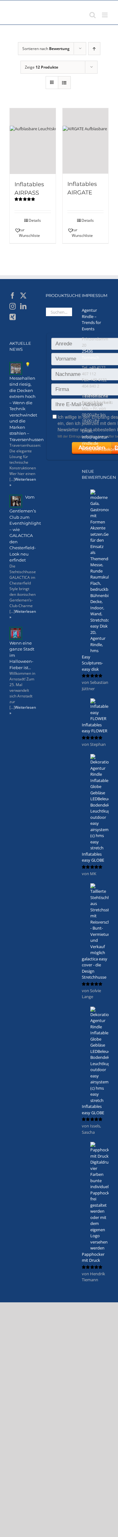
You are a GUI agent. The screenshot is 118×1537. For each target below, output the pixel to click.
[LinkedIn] (23, 306)
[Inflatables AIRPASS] (33, 141)
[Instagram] (12, 306)
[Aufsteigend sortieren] (94, 48)
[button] (23, 232)
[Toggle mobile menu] (105, 15)
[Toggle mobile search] (92, 15)
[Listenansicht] (64, 82)
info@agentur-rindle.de (95, 440)
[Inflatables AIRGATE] (86, 141)
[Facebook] (12, 296)
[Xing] (12, 317)
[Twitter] (23, 296)
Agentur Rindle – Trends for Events (91, 319)
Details (35, 220)
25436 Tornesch (90, 354)
